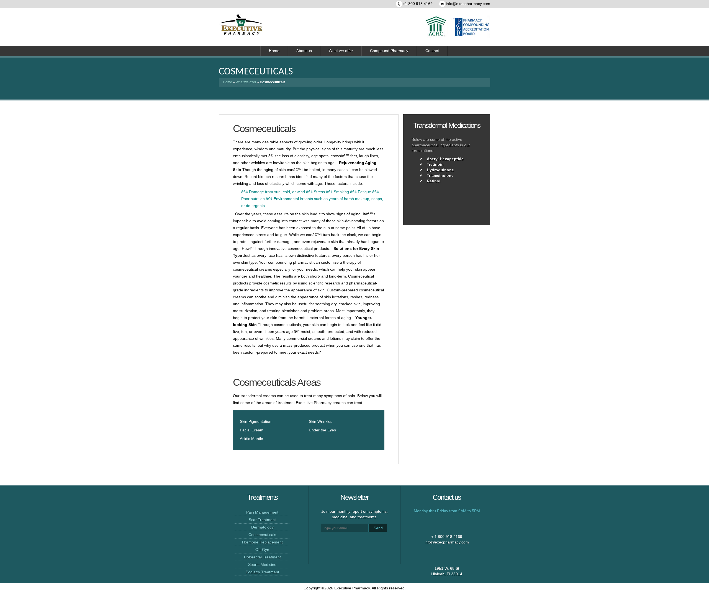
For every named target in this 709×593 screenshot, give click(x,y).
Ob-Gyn (262, 549)
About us (304, 50)
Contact (432, 50)
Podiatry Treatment (262, 572)
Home (274, 50)
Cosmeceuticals (262, 534)
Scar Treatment (262, 519)
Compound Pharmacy (389, 50)
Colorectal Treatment (262, 557)
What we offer (341, 50)
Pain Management (262, 512)
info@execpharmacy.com (468, 3)
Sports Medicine (262, 564)
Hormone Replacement (262, 542)
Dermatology (262, 527)
